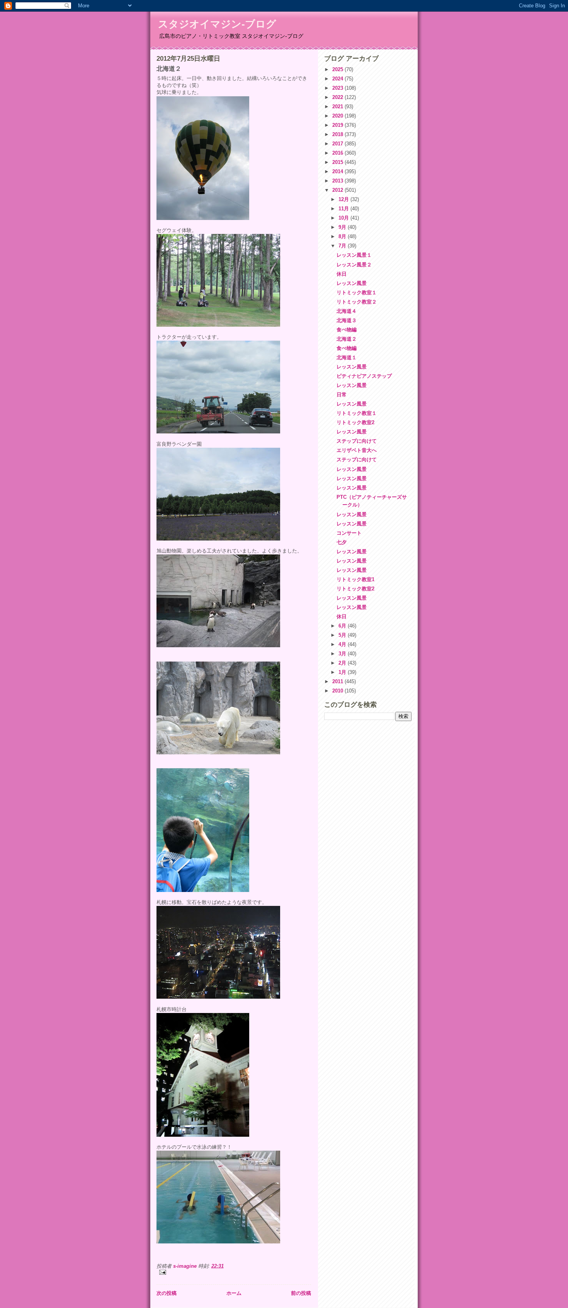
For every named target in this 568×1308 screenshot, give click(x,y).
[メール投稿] (233, 1272)
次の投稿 (166, 1293)
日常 (342, 394)
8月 (343, 236)
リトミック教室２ (357, 302)
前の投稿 (301, 1293)
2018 (338, 134)
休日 (342, 274)
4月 (343, 644)
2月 (343, 663)
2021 (338, 106)
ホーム (233, 1293)
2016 (338, 153)
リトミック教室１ (357, 292)
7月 (343, 246)
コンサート (349, 533)
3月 (343, 654)
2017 (338, 144)
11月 (344, 208)
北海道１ (347, 357)
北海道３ (347, 320)
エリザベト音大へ (357, 450)
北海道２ (347, 339)
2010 (338, 691)
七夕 (342, 542)
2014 (338, 171)
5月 (343, 635)
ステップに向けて (357, 441)
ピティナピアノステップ (364, 376)
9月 (343, 227)
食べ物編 (347, 330)
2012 (338, 190)
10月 (344, 218)
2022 (338, 97)
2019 (338, 125)
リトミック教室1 (355, 579)
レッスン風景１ (354, 255)
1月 (343, 672)
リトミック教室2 (355, 422)
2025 (338, 69)
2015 (338, 162)
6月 (343, 626)
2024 (338, 79)
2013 (338, 181)
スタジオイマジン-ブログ (217, 24)
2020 (338, 116)
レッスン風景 (352, 283)
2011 (338, 681)
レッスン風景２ (354, 265)
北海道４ (347, 311)
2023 (338, 88)
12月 (344, 199)
